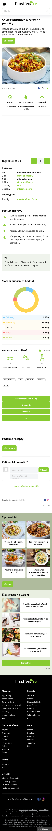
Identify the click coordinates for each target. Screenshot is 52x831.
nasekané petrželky (27, 199)
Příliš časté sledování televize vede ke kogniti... (35, 620)
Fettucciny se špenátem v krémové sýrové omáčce (38, 572)
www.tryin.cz (23, 810)
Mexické (5, 749)
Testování (31, 743)
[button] (47, 11)
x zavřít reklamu (44, 829)
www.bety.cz (33, 810)
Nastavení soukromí (10, 788)
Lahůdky (30, 708)
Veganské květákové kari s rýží (14, 571)
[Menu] (4, 4)
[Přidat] (34, 161)
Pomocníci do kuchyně (11, 705)
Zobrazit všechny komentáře (26, 486)
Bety (29, 725)
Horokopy (31, 733)
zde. (26, 818)
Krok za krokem (8, 715)
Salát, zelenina (9, 380)
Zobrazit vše (26, 663)
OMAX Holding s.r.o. (19, 822)
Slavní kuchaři (8, 702)
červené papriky (25, 175)
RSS (3, 718)
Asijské (5, 730)
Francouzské (7, 743)
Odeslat (43, 470)
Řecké (4, 752)
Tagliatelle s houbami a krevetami (14, 543)
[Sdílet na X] (43, 88)
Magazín (6, 691)
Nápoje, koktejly (34, 702)
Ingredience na (11, 160)
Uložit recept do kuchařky (26, 398)
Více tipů (7, 584)
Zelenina (41, 380)
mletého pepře (24, 188)
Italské (4, 746)
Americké (6, 733)
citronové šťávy (25, 182)
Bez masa (30, 380)
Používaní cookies (9, 785)
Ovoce (6, 385)
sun (13, 88)
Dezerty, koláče (33, 712)
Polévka (30, 698)
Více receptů (9, 448)
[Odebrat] (47, 161)
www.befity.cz (43, 810)
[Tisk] (26, 418)
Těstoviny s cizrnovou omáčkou (38, 543)
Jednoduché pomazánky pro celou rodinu (35, 635)
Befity (5, 759)
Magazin (31, 730)
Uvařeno (26, 411)
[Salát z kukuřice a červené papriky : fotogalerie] (26, 65)
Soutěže (30, 739)
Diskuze (30, 736)
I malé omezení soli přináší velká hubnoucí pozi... (35, 605)
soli (19, 185)
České (20, 380)
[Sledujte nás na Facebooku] (45, 500)
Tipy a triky (6, 695)
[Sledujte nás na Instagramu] (48, 500)
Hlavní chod (32, 705)
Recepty (31, 691)
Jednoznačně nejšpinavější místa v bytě (35, 649)
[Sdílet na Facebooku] (39, 88)
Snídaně (30, 695)
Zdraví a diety (7, 698)
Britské (5, 736)
